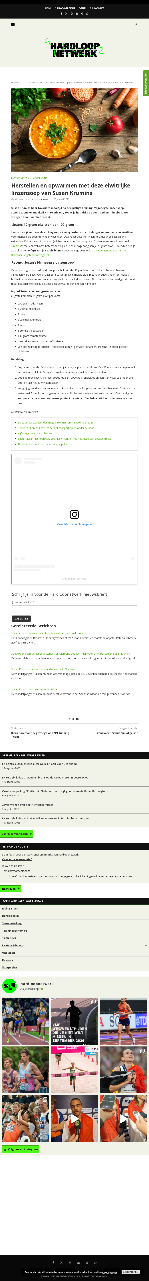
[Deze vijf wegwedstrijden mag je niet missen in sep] (74, 1021)
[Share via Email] (77, 719)
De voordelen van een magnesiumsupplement (45, 444)
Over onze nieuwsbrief (17, 859)
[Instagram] (72, 13)
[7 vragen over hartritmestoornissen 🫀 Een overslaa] (123, 1021)
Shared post (69, 578)
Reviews (7, 960)
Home (48, 8)
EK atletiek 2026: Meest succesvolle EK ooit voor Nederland (39, 764)
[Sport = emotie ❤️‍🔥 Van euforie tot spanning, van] (123, 1070)
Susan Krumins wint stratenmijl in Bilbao (35, 689)
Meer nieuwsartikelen (14, 833)
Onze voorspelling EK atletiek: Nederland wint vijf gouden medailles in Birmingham (55, 791)
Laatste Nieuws (34, 82)
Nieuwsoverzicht (65, 8)
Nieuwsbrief (97, 8)
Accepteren (130, 1272)
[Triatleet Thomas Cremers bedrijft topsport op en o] (25, 1070)
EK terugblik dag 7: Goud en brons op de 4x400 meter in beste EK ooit (46, 777)
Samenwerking (12, 923)
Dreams (16, 246)
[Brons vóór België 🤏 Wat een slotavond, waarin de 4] (74, 1118)
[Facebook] (61, 13)
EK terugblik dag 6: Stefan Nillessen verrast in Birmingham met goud (46, 818)
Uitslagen (8, 952)
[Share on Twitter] (73, 719)
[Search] (136, 24)
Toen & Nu (9, 938)
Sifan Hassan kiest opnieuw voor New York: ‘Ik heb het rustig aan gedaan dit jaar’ (65, 438)
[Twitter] (66, 13)
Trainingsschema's (14, 930)
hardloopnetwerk (39, 199)
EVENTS (82, 8)
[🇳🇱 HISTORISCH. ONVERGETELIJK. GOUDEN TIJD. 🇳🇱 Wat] (25, 1118)
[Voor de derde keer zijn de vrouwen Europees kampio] (123, 1118)
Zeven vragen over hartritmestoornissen (28, 804)
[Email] (77, 13)
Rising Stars (10, 908)
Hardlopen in (10, 915)
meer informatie (109, 1272)
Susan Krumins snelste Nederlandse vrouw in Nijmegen (43, 669)
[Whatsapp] (87, 13)
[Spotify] (82, 13)
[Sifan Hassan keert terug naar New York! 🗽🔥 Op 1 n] (74, 1070)
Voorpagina (9, 967)
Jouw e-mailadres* (13, 866)
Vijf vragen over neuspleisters (35, 433)
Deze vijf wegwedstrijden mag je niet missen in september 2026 (55, 422)
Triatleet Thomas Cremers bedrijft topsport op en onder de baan (56, 428)
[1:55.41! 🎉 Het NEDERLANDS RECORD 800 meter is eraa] (25, 1021)
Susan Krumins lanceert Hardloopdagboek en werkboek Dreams (49, 633)
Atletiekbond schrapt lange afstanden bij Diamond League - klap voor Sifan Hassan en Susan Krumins (71, 653)
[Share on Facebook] (70, 719)
